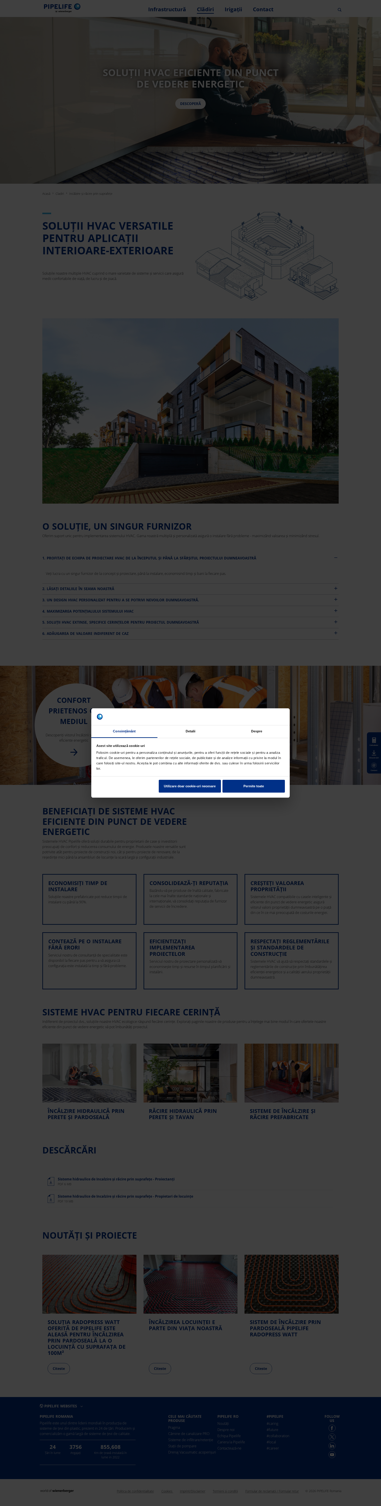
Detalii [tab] (191, 731)
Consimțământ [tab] (124, 731)
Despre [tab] (256, 731)
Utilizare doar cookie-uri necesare (190, 786)
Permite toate (253, 786)
